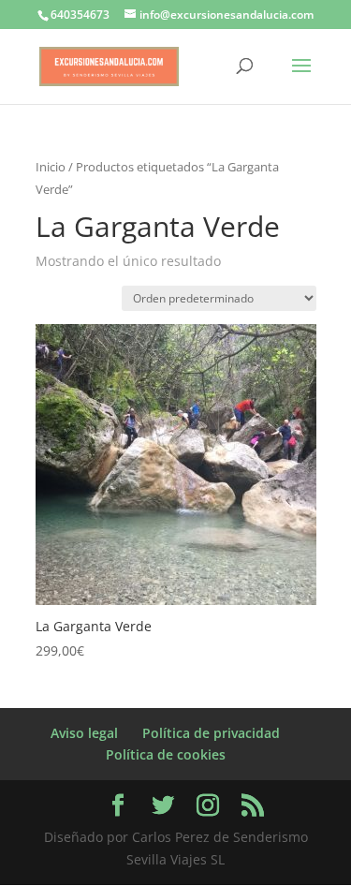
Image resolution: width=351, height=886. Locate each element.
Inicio (51, 166)
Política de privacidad (211, 733)
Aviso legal (84, 733)
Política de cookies (166, 754)
